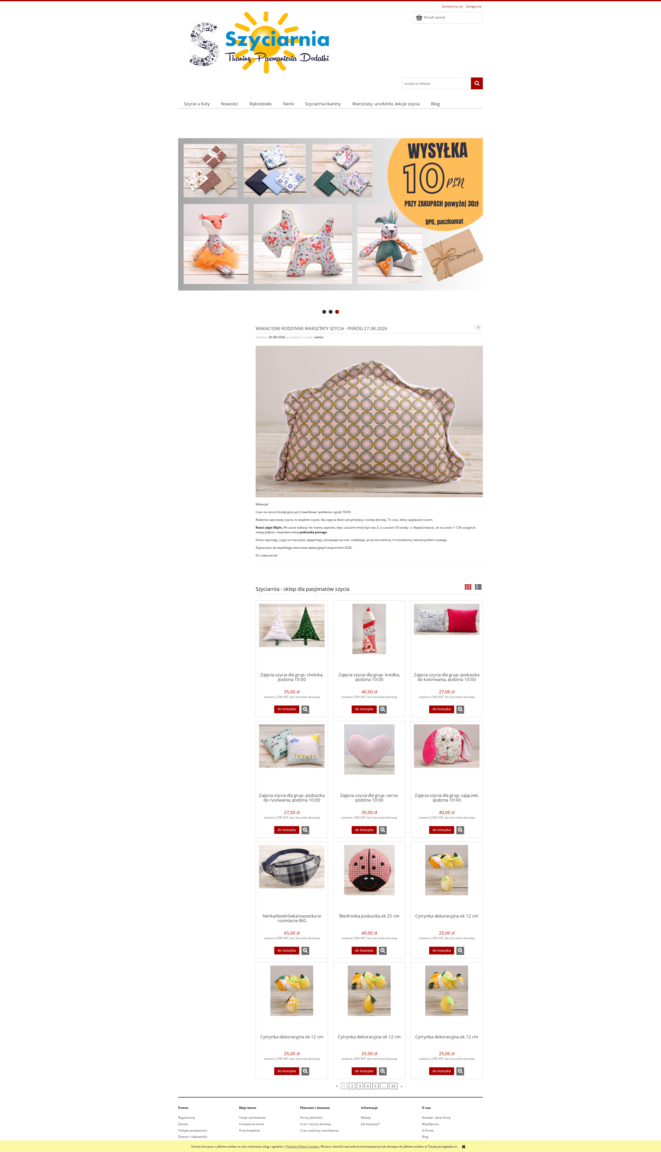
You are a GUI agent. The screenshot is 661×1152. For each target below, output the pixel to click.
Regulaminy (186, 1117)
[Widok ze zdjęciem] (468, 587)
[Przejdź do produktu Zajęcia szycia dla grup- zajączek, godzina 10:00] (446, 756)
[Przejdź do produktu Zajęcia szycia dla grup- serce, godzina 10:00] (369, 756)
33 (393, 1086)
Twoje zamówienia (252, 1117)
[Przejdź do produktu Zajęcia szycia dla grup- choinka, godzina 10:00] (292, 636)
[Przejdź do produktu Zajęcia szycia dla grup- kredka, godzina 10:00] (369, 636)
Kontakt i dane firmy (436, 1117)
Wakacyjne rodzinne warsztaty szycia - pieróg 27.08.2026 (321, 328)
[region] (330, 214)
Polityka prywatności (192, 1130)
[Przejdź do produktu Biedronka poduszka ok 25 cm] (369, 877)
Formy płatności (311, 1117)
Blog (425, 1136)
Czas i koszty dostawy (315, 1124)
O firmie (428, 1130)
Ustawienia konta (251, 1124)
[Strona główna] (255, 44)
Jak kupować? (370, 1124)
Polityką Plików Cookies (302, 1146)
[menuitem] (197, 103)
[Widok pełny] (478, 587)
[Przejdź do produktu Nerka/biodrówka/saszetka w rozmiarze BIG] (292, 877)
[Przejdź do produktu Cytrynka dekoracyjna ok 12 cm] (446, 877)
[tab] (324, 312)
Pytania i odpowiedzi (192, 1136)
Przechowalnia (249, 1130)
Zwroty (183, 1124)
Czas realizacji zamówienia (319, 1130)
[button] (305, 710)
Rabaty (366, 1117)
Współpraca (430, 1124)
